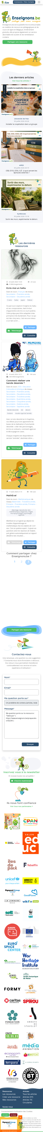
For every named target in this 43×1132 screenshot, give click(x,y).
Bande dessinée (12, 410)
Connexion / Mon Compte (24, 3)
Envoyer (30, 744)
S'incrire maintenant (23, 781)
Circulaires (27, 1102)
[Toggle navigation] (39, 3)
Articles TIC (27, 1100)
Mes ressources (9, 1100)
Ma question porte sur (16, 698)
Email (7, 688)
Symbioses (21, 214)
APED (21, 165)
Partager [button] (31, 327)
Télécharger (16, 331)
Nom (7, 677)
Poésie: (29, 300)
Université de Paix (21, 119)
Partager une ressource (17, 42)
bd (22, 410)
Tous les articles (30, 1094)
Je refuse (13, 1115)
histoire (10, 413)
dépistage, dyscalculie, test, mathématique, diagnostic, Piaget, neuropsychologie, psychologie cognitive (21, 512)
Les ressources (9, 1094)
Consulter (31, 335)
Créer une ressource (11, 1097)
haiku (16, 300)
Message (9, 709)
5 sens (9, 300)
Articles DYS (28, 1097)
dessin (28, 410)
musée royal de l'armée (23, 413)
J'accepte (5, 1115)
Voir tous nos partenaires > (21, 806)
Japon (23, 300)
